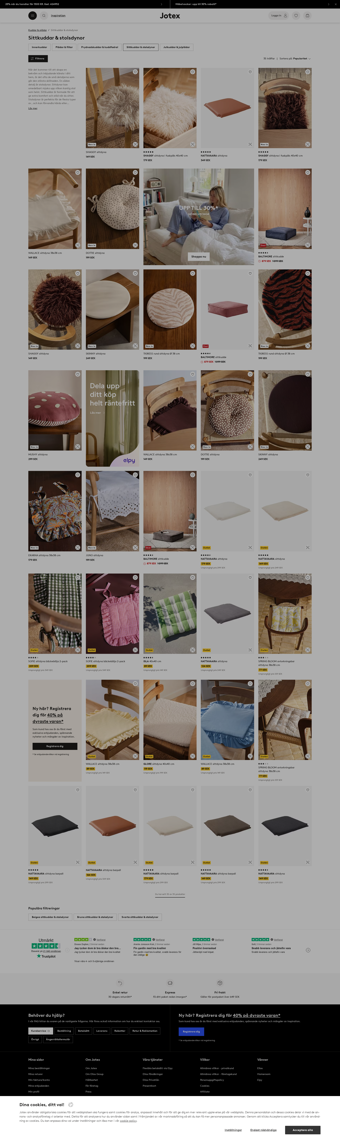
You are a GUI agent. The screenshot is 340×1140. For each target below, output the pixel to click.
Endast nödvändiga (263, 1130)
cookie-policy (128, 1120)
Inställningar (233, 1130)
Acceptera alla (303, 1130)
